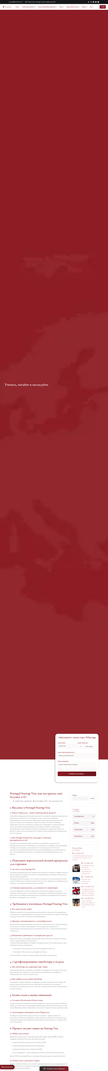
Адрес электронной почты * (66, 752)
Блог (91, 7)
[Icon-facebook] (88, 2)
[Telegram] (98, 2)
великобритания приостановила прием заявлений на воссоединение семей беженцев (83, 858)
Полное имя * (62, 743)
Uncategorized (84, 816)
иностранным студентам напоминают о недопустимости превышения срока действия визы (88, 869)
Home (17, 7)
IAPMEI (54, 1037)
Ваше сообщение (63, 761)
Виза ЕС (84, 7)
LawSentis (27, 801)
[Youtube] (96, 2)
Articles (84, 823)
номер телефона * (83, 743)
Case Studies (84, 829)
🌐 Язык (103, 6)
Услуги (61, 7)
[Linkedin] (93, 2)
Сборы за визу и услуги (72, 7)
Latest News (84, 836)
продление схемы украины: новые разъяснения (86, 881)
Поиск (75, 795)
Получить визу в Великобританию (47, 7)
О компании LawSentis (28, 7)
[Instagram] (91, 2)
